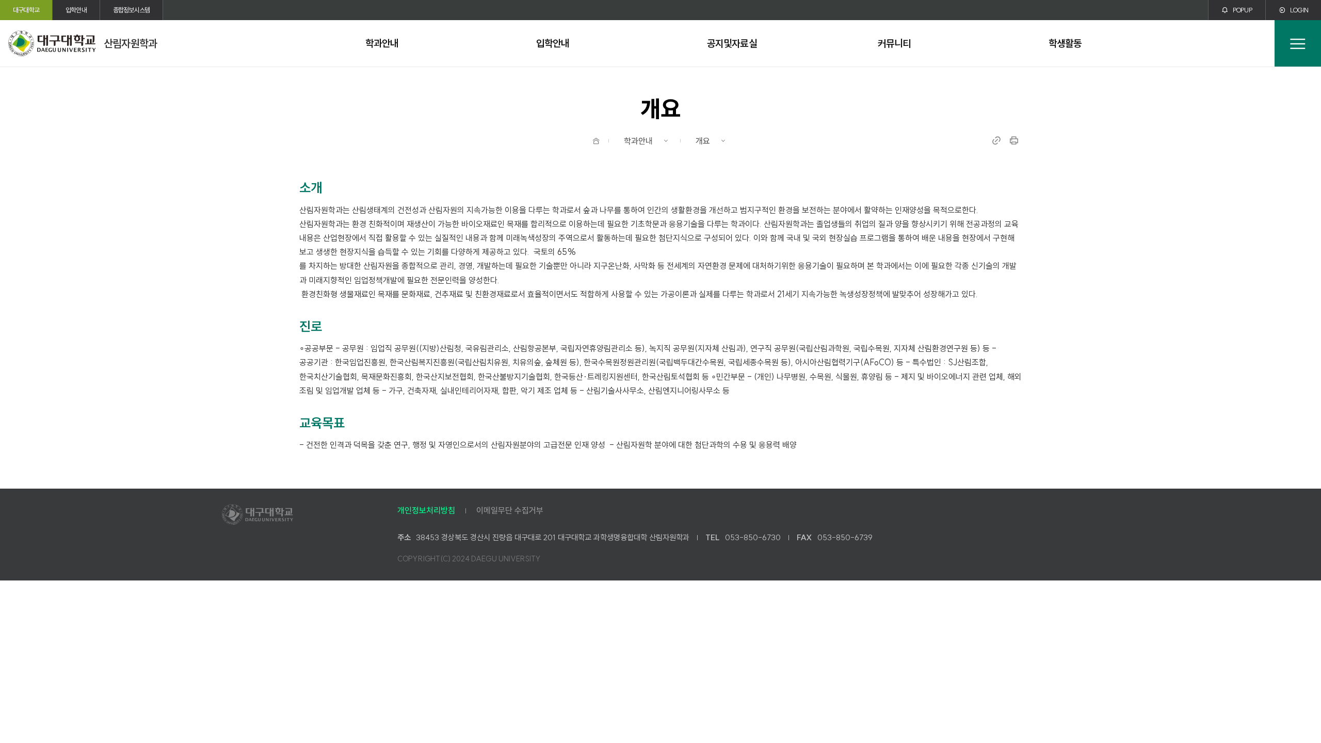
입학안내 (76, 10)
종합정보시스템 (131, 10)
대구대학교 (26, 10)
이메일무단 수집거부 (509, 510)
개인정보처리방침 (426, 510)
